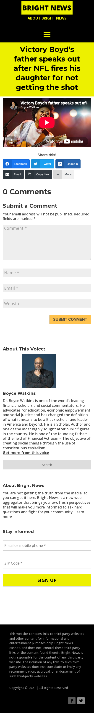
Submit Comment (70, 319)
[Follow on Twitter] (81, 700)
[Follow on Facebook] (72, 700)
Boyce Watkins (19, 393)
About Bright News (47, 18)
